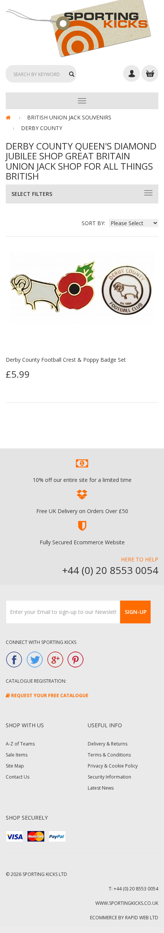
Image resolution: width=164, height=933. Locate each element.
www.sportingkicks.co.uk (126, 903)
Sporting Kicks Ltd (45, 874)
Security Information (109, 777)
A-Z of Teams (20, 744)
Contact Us (17, 777)
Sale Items (16, 755)
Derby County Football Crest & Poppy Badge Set (66, 359)
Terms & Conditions (109, 755)
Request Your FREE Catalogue (49, 695)
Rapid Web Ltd (141, 917)
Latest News (101, 788)
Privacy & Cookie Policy (113, 766)
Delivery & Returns (107, 744)
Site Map (15, 766)
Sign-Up (135, 611)
